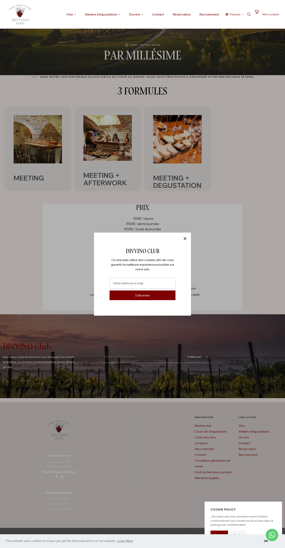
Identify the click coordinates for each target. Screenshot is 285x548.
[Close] (185, 238)
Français (235, 14)
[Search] (249, 14)
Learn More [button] (125, 541)
